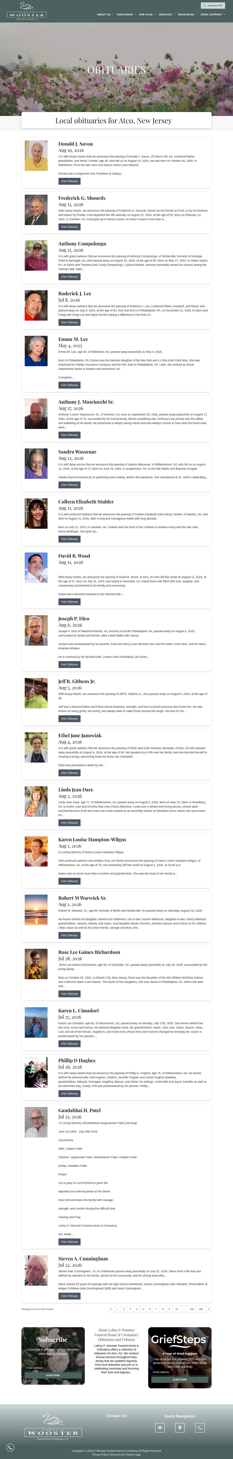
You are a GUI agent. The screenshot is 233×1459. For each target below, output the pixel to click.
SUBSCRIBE (53, 1375)
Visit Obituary (69, 181)
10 (176, 1309)
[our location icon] (179, 1428)
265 (192, 1309)
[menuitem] (105, 14)
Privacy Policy (100, 1454)
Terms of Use (117, 1454)
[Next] (209, 1309)
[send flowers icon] (159, 1428)
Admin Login (134, 1454)
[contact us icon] (199, 1428)
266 (201, 1309)
